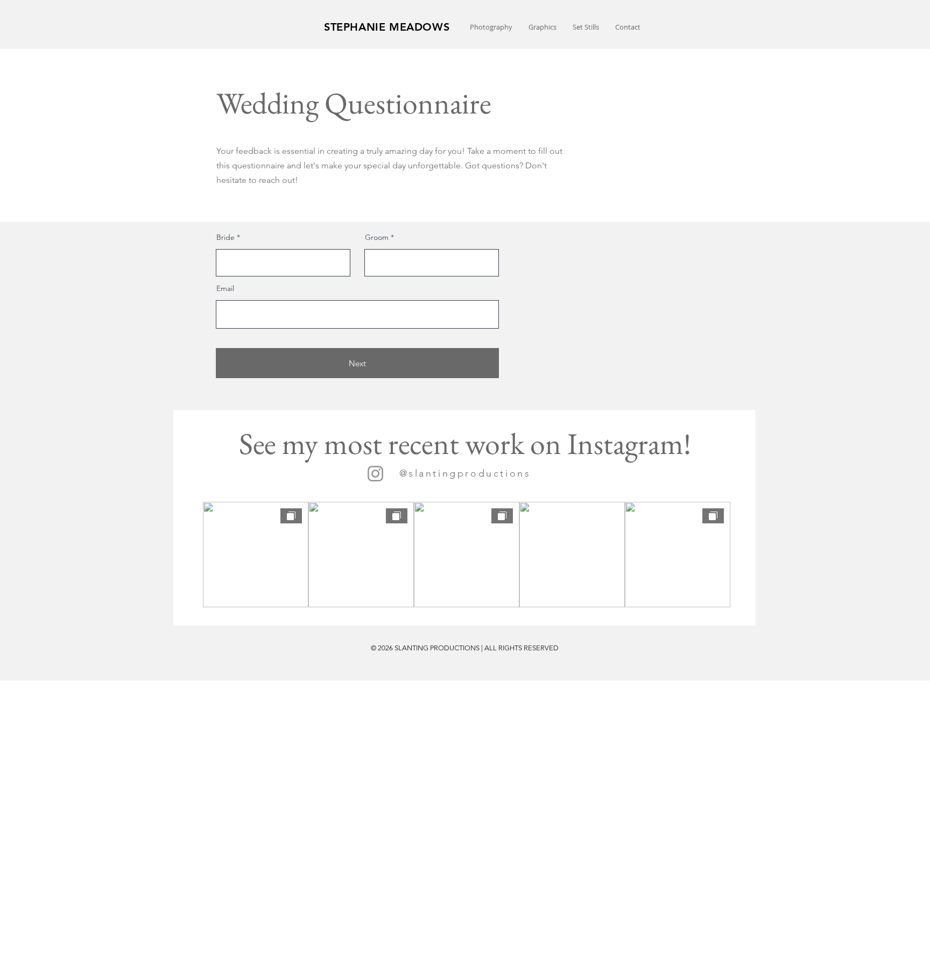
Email (225, 288)
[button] (491, 27)
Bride (225, 237)
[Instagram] (375, 473)
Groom (377, 237)
